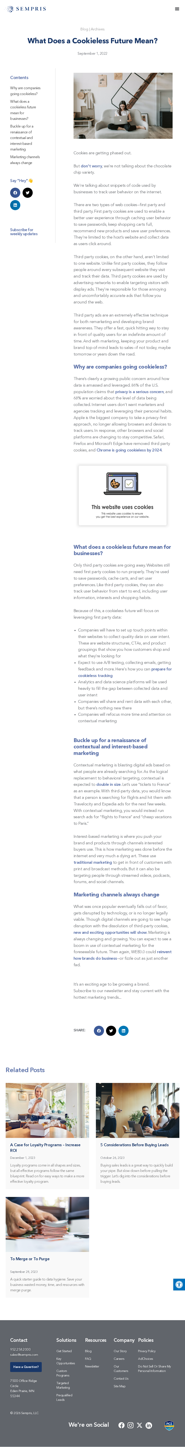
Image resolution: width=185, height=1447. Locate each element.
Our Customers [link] (121, 1369)
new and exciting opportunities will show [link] (110, 933)
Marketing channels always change (25, 160)
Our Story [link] (120, 1351)
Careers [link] (119, 1358)
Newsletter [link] (92, 1366)
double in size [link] (108, 785)
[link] (179, 1284)
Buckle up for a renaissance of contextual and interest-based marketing (21, 138)
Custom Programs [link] (62, 1373)
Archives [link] (98, 29)
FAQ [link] (88, 1358)
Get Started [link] (64, 1351)
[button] (15, 193)
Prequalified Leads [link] (64, 1397)
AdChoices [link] (145, 1358)
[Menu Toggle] (177, 9)
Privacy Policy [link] (146, 1351)
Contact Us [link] (121, 1378)
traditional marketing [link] (93, 863)
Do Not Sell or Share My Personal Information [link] (154, 1369)
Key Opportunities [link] (65, 1361)
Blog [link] (84, 29)
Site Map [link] (119, 1386)
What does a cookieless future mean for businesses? (23, 110)
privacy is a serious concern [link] (139, 392)
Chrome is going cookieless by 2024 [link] (129, 450)
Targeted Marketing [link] (63, 1385)
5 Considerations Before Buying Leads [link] (134, 1145)
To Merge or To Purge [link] (29, 1259)
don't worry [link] (91, 166)
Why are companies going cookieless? (25, 91)
